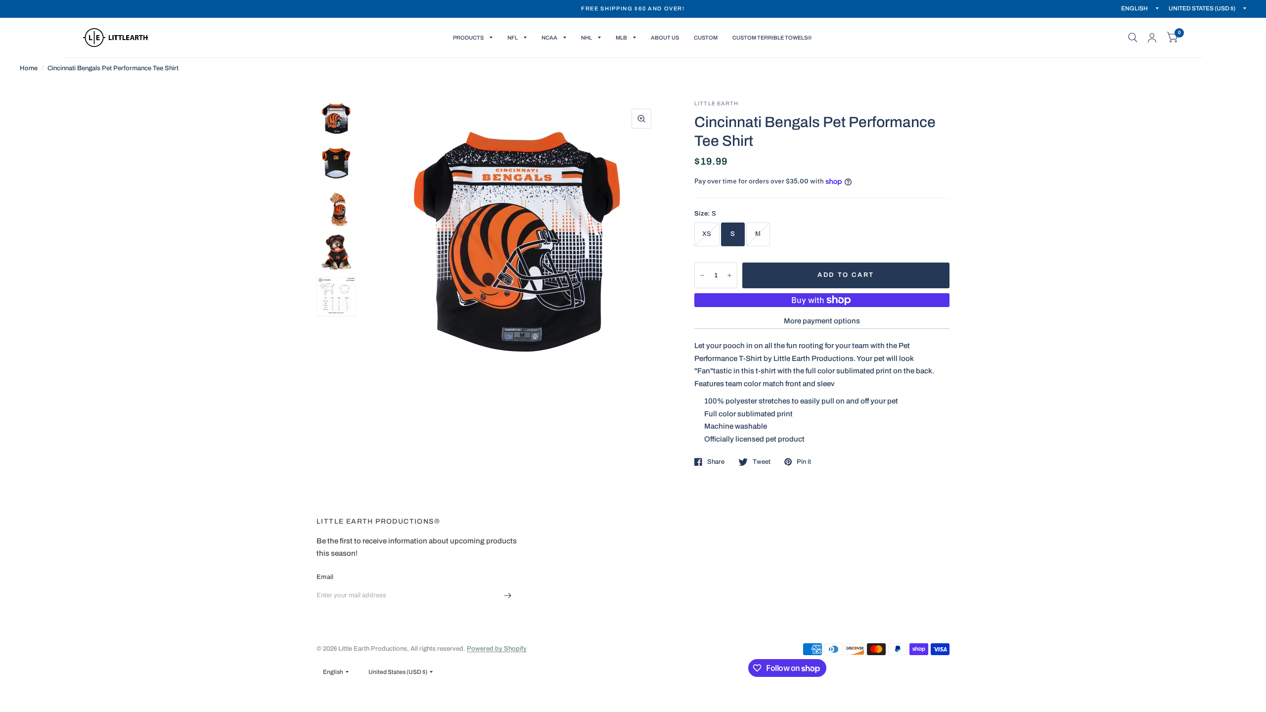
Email (324, 577)
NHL (586, 38)
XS (707, 233)
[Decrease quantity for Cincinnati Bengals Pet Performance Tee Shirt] (702, 275)
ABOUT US (665, 38)
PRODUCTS (468, 38)
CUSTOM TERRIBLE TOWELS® (772, 38)
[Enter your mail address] (508, 596)
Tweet (761, 461)
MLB (621, 38)
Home (29, 68)
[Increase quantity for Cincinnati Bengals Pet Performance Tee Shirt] (729, 275)
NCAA (549, 38)
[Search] (1132, 37)
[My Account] (1152, 37)
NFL (512, 38)
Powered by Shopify (497, 648)
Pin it (804, 461)
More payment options (822, 321)
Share (715, 461)
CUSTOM (706, 38)
